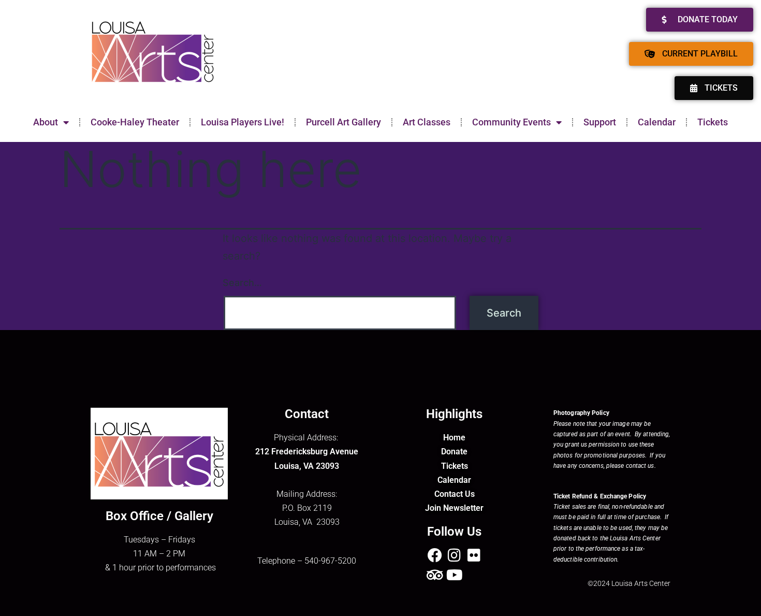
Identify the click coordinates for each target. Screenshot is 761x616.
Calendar (657, 122)
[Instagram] (454, 555)
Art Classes (426, 122)
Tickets (712, 122)
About (45, 122)
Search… (242, 282)
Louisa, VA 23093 (306, 466)
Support (599, 122)
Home (454, 437)
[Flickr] (474, 555)
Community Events (511, 122)
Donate (454, 451)
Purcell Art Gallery (343, 122)
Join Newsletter (454, 508)
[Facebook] (435, 555)
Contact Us (454, 494)
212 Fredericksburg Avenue (306, 451)
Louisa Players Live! (242, 122)
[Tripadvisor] (435, 575)
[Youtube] (454, 575)
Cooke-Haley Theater (135, 122)
